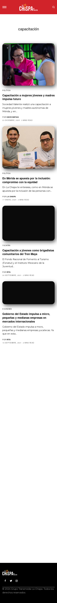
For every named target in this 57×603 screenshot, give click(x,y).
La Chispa (11, 196)
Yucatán (6, 245)
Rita (8, 272)
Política (6, 90)
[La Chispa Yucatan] (28, 7)
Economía (7, 309)
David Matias (13, 117)
